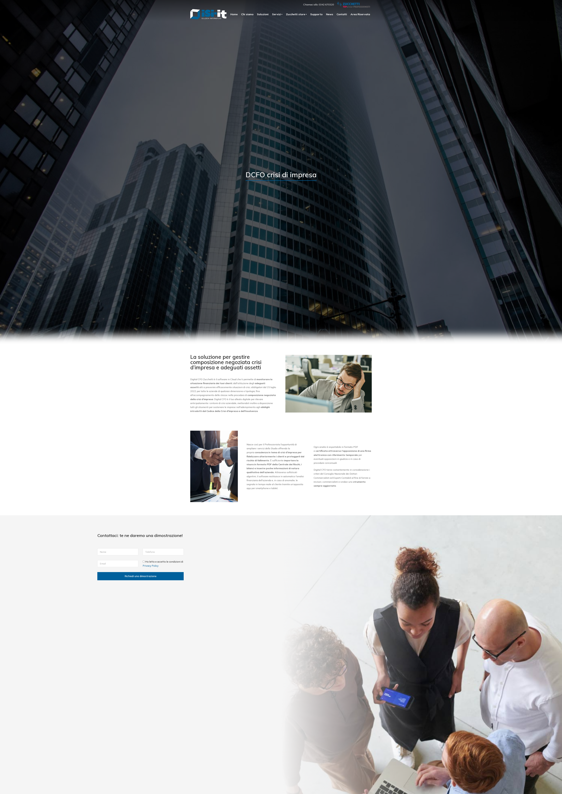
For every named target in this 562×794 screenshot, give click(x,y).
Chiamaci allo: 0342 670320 (318, 4)
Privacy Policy (151, 565)
